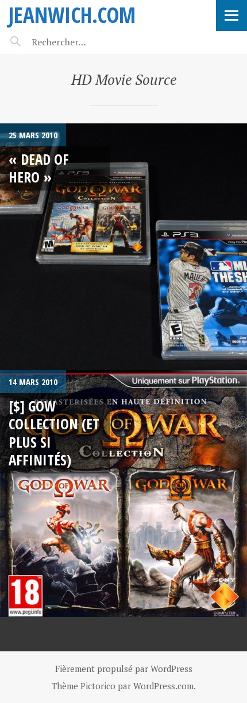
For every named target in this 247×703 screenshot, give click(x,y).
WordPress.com (163, 686)
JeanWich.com (72, 14)
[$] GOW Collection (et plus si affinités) (54, 432)
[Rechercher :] (79, 42)
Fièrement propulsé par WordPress (123, 668)
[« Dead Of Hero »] (123, 246)
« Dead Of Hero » (39, 168)
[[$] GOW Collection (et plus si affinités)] (123, 493)
